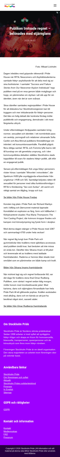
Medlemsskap (10, 431)
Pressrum (8, 437)
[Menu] (55, 5)
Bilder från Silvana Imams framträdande (23, 267)
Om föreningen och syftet (16, 377)
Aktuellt (7, 380)
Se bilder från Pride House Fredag (20, 197)
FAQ (6, 434)
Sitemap (8, 392)
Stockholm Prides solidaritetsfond (20, 383)
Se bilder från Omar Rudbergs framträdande (25, 306)
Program (8, 386)
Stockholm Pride (11, 374)
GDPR (7, 409)
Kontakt (7, 428)
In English (8, 389)
